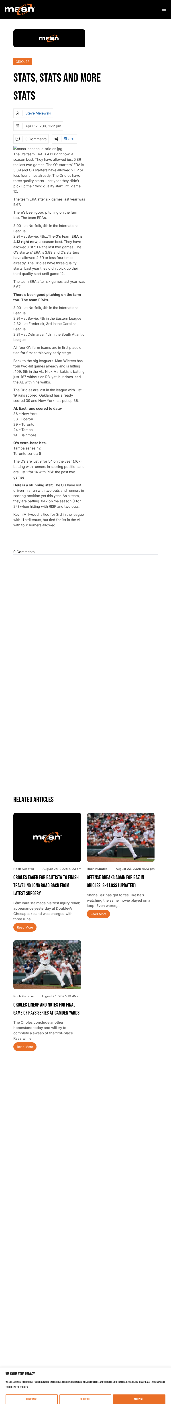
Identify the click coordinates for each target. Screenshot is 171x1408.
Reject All (85, 1399)
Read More (25, 927)
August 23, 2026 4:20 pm (135, 868)
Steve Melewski (38, 113)
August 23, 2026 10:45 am (61, 996)
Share (69, 138)
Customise (31, 1399)
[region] (85, 1387)
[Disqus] (85, 613)
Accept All (139, 1399)
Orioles (23, 62)
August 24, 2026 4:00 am (62, 868)
